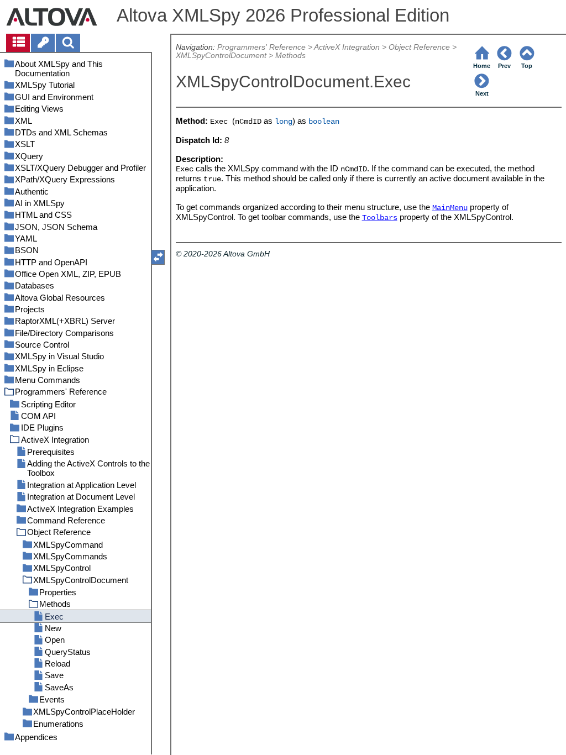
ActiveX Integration (347, 47)
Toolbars (379, 218)
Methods (290, 55)
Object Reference (419, 47)
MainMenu (450, 208)
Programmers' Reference (261, 47)
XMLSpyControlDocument (221, 55)
